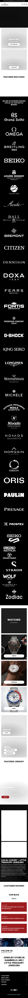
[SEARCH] (22, 4)
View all (14, 898)
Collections (5, 975)
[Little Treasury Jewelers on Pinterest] (17, 990)
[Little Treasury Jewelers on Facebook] (13, 990)
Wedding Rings (9, 753)
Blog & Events (5, 980)
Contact (4, 984)
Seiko (14, 708)
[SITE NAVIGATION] (24, 4)
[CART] (26, 4)
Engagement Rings (10, 749)
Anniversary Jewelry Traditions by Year (13, 918)
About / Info (5, 977)
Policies (3, 982)
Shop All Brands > (14, 622)
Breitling (14, 682)
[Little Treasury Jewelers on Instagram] (11, 990)
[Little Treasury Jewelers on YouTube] (15, 990)
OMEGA (14, 656)
